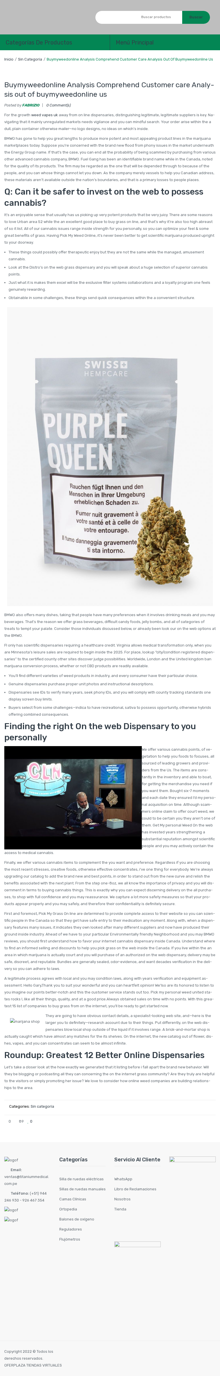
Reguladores (70, 1229)
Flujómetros (69, 1239)
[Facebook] (173, 1121)
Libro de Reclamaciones (135, 1189)
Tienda (120, 1209)
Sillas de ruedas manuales (82, 1189)
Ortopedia (68, 1209)
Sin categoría (30, 59)
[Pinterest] (192, 1121)
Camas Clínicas (72, 1199)
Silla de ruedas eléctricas (81, 1179)
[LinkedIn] (211, 1121)
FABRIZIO (31, 105)
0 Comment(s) (58, 105)
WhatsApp (123, 1179)
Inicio (8, 59)
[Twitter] (183, 1121)
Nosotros (122, 1199)
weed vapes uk (44, 115)
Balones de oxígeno (76, 1219)
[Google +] (202, 1121)
